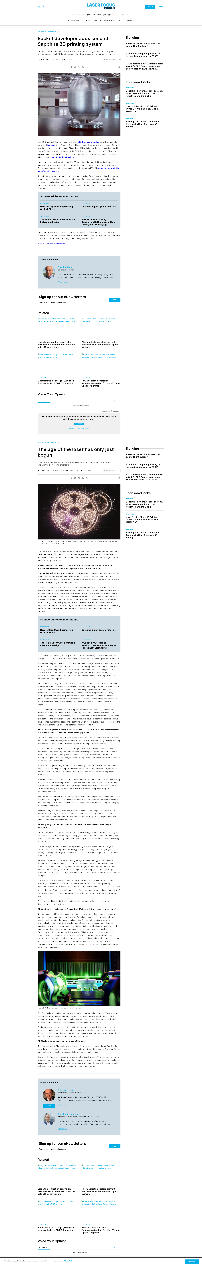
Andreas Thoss (44, 470)
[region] (79, 406)
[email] (87, 67)
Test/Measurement (112, 20)
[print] (119, 67)
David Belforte (44, 59)
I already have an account (79, 428)
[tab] (44, 401)
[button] (39, 6)
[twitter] (79, 67)
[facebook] (71, 67)
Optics (87, 20)
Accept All (191, 1261)
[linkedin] (75, 67)
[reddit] (83, 67)
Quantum (97, 20)
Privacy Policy (68, 1261)
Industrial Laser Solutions (49, 32)
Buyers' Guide (129, 20)
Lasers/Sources (74, 20)
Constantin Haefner (60, 470)
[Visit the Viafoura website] (114, 411)
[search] (43, 6)
